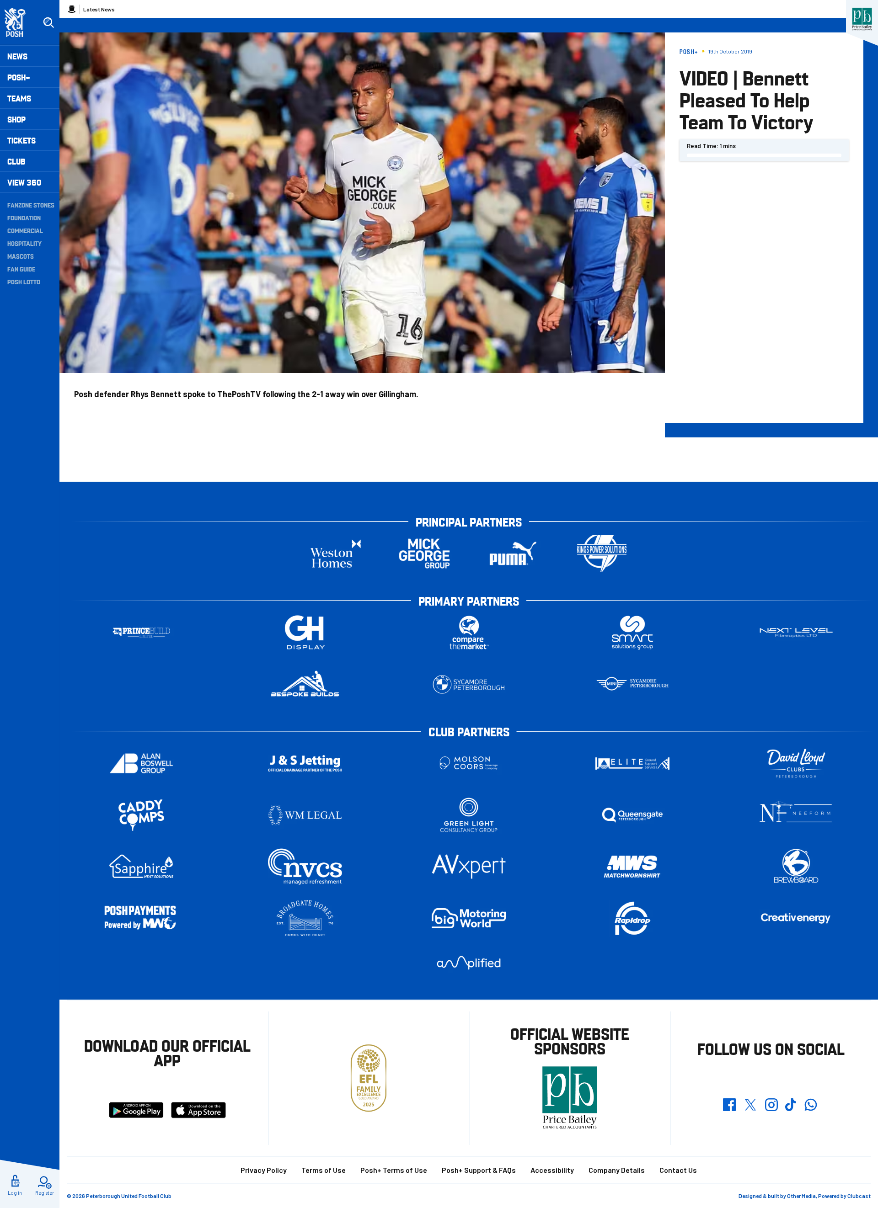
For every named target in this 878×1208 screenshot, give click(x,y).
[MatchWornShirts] (632, 866)
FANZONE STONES (30, 204)
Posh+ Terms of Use (393, 1169)
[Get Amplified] (469, 963)
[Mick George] (424, 553)
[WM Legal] (305, 815)
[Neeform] (796, 815)
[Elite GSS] (632, 763)
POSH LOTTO (23, 281)
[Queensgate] (632, 815)
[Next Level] (796, 632)
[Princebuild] (141, 632)
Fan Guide (21, 268)
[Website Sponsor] (862, 19)
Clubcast (859, 1195)
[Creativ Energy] (796, 918)
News (17, 56)
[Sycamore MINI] (632, 684)
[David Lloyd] (796, 763)
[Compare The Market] (469, 632)
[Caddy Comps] (141, 815)
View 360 (24, 182)
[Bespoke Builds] (305, 684)
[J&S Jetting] (305, 763)
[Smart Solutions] (632, 632)
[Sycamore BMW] (469, 684)
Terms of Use (323, 1169)
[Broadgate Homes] (305, 918)
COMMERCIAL (25, 230)
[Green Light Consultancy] (469, 815)
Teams (19, 98)
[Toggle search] (48, 22)
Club (16, 161)
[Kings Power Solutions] (602, 553)
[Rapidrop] (632, 918)
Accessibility (552, 1169)
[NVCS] (305, 866)
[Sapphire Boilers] (141, 866)
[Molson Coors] (469, 763)
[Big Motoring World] (469, 918)
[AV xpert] (469, 866)
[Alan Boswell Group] (141, 763)
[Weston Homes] (336, 553)
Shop (16, 119)
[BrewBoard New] (796, 866)
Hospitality (24, 243)
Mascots (20, 256)
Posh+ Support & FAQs (479, 1169)
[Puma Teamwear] (513, 553)
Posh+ (18, 77)
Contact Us (678, 1169)
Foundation (24, 217)
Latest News (99, 9)
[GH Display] (305, 632)
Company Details (617, 1169)
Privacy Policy (264, 1169)
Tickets (21, 140)
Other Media (801, 1195)
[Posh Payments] (141, 918)
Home (72, 9)
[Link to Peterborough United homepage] (19, 22)
